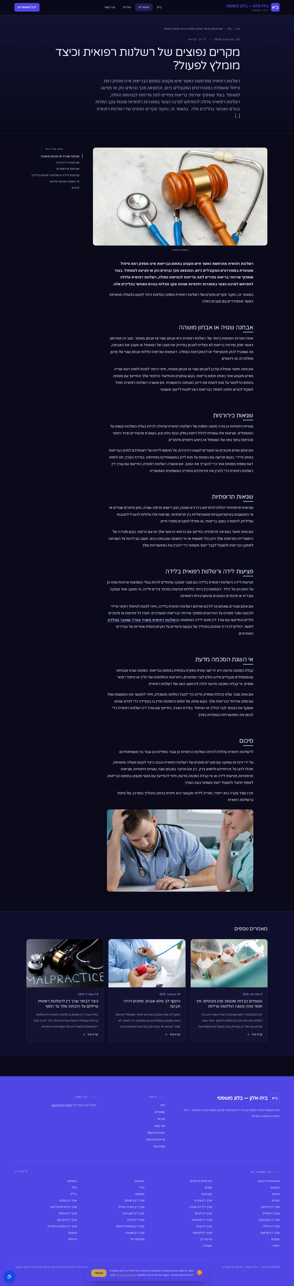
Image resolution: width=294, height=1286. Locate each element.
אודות (127, 7)
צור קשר (109, 7)
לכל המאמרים (27, 7)
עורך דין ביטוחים (134, 1200)
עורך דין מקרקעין (269, 1220)
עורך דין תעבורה (134, 1233)
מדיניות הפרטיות (125, 1275)
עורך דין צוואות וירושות (130, 1226)
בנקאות (275, 1188)
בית (159, 7)
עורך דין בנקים (68, 1200)
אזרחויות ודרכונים (269, 1181)
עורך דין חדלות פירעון (63, 1207)
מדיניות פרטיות (155, 1140)
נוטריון (276, 1200)
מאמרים (144, 7)
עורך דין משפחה (202, 1220)
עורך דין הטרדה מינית (131, 1207)
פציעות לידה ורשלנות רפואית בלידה (55, 175)
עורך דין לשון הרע (133, 1213)
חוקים (208, 1188)
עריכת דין (206, 1239)
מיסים (276, 1194)
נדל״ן (74, 1194)
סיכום (75, 188)
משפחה (139, 1194)
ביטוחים (72, 1181)
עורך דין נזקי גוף (67, 1220)
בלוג (229, 29)
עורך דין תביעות (270, 1233)
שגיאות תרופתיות (67, 169)
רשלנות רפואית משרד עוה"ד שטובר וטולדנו (142, 620)
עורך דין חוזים (271, 1213)
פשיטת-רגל (137, 1239)
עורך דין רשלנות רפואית (62, 1226)
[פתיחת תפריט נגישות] (9, 1277)
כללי (141, 1188)
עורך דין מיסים (68, 1213)
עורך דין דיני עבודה (200, 1207)
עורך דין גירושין (270, 1207)
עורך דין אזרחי (203, 1200)
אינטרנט (139, 1181)
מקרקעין (206, 1194)
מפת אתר (159, 1146)
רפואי (276, 1246)
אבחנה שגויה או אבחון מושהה (60, 156)
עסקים (73, 1233)
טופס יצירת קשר (61, 1105)
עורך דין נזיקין (135, 1220)
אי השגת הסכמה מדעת (64, 181)
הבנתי (99, 1273)
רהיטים (72, 1239)
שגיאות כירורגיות (67, 163)
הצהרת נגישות (156, 1133)
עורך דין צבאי (204, 1226)
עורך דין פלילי (271, 1226)
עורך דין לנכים (203, 1213)
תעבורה (207, 1246)
